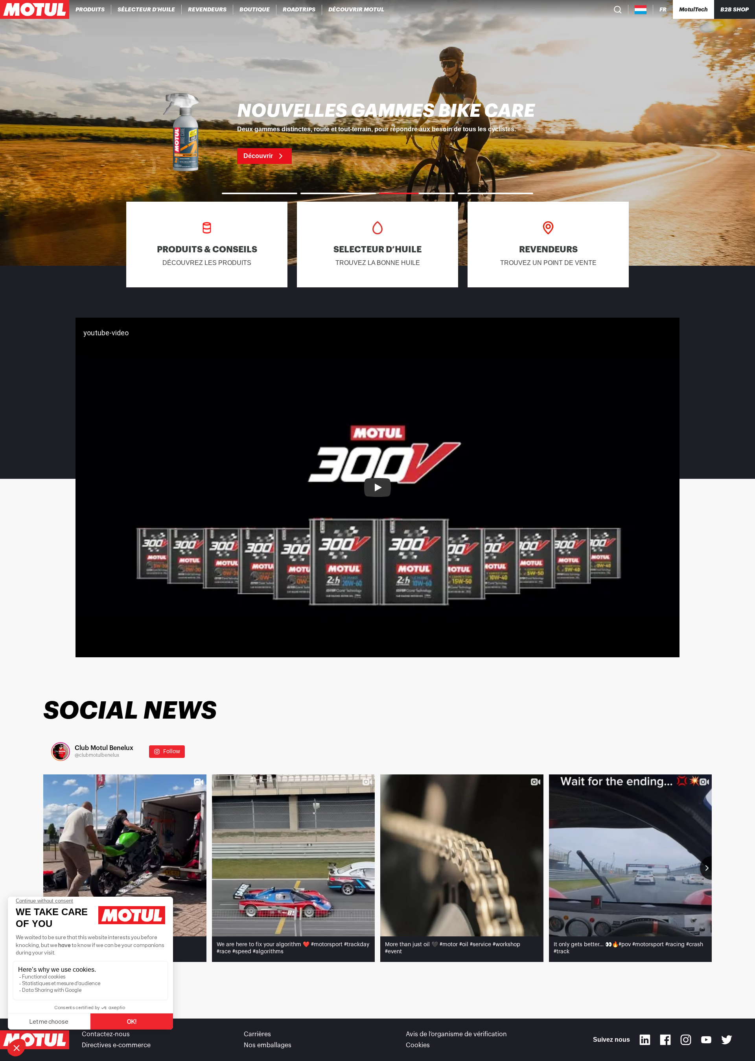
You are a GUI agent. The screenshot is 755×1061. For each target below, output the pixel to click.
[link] (254, 9)
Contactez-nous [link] (106, 1034)
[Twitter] (726, 1039)
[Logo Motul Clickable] (34, 9)
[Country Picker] (640, 9)
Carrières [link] (257, 1034)
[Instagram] (685, 1039)
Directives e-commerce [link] (116, 1045)
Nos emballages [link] (267, 1045)
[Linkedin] (644, 1039)
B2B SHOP (734, 9)
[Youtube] (706, 1039)
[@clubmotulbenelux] (60, 751)
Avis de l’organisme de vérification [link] (456, 1034)
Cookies (418, 1045)
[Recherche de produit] (618, 9)
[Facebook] (665, 1039)
